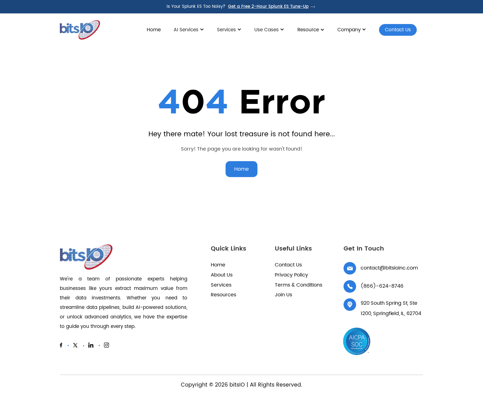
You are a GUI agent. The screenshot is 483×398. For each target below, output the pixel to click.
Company (349, 30)
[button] (189, 32)
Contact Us (395, 31)
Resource (308, 30)
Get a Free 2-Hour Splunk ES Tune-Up (268, 6)
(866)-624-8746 (382, 286)
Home (154, 30)
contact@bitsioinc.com (389, 268)
